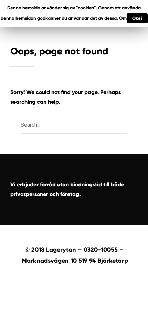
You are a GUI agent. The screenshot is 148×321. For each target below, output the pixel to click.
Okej (137, 18)
